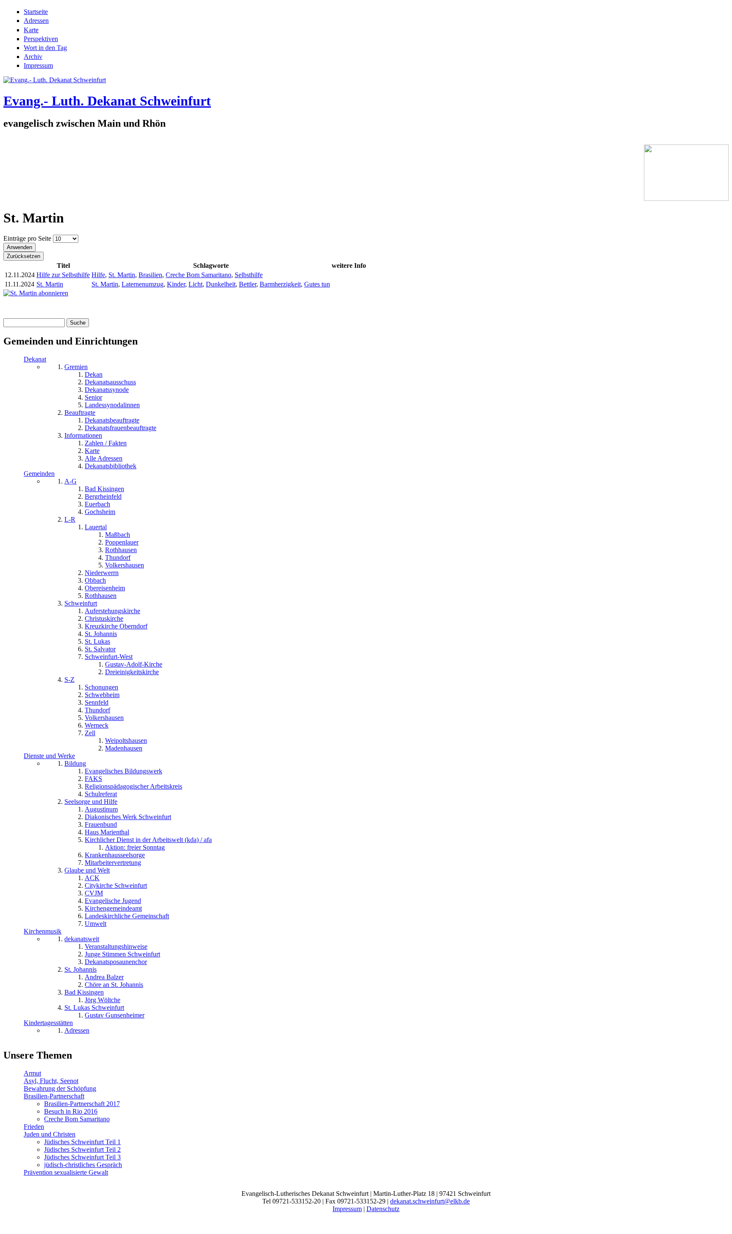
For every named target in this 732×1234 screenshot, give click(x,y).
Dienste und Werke (49, 755)
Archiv (33, 56)
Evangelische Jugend (113, 900)
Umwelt (95, 923)
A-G (70, 481)
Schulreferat (101, 794)
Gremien (76, 366)
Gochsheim (100, 511)
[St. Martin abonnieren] (35, 293)
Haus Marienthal (107, 832)
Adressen (36, 20)
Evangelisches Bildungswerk (123, 771)
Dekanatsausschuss (110, 382)
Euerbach (97, 504)
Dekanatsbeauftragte (112, 420)
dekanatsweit (81, 938)
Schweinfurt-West (109, 656)
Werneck (96, 725)
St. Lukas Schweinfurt (94, 1007)
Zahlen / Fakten (106, 443)
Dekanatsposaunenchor (116, 961)
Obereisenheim (105, 588)
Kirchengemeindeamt (113, 908)
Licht (195, 284)
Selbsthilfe (249, 274)
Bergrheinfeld (103, 496)
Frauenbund (101, 824)
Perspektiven (41, 38)
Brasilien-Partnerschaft (54, 1096)
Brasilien (150, 274)
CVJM (94, 893)
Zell (90, 733)
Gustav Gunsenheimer (114, 1015)
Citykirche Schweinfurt (116, 885)
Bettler (247, 284)
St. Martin (121, 274)
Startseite (36, 11)
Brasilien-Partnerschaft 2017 (82, 1103)
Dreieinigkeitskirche (132, 671)
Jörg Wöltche (102, 999)
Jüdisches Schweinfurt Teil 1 (82, 1141)
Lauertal (96, 527)
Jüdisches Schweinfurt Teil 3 (82, 1157)
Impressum (38, 65)
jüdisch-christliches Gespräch (83, 1164)
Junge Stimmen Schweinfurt (122, 954)
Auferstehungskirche (112, 610)
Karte (31, 29)
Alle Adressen (103, 458)
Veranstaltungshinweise (116, 946)
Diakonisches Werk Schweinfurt (128, 816)
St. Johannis (101, 633)
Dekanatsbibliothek (110, 466)
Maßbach (117, 534)
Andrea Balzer (104, 977)
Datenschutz (382, 1208)
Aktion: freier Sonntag (135, 847)
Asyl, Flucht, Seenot (51, 1080)
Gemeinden (39, 473)
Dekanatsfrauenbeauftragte (120, 427)
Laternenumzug (143, 284)
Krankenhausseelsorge (115, 855)
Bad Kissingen (104, 488)
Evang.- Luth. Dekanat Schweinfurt (107, 100)
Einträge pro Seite (28, 238)
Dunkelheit (221, 284)
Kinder (176, 284)
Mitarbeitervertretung (113, 862)
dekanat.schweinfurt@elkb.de (430, 1201)
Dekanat (35, 359)
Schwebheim (102, 694)
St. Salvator (100, 649)
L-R (69, 519)
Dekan (94, 374)
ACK (92, 877)
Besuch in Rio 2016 (70, 1111)
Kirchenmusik (42, 931)
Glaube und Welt (87, 870)
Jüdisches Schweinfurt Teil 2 (82, 1149)
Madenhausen (123, 748)
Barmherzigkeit (280, 284)
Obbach (95, 580)
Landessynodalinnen (112, 405)
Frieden (34, 1126)
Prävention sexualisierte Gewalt (66, 1172)
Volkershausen (124, 565)
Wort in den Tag (45, 47)
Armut (32, 1073)
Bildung (75, 763)
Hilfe (98, 274)
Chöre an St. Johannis (114, 984)
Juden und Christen (49, 1134)
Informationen (83, 435)
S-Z (69, 679)
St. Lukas (97, 641)
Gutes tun (317, 284)
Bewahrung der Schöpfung (60, 1088)
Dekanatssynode (107, 389)
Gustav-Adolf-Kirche (133, 664)
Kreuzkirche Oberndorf (116, 626)
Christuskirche (104, 618)
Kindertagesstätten (48, 1022)
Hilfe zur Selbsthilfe (63, 274)
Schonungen (101, 687)
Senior (93, 397)
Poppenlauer (122, 542)
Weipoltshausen (126, 740)
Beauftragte (79, 412)
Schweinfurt (80, 603)
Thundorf (117, 557)
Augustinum (101, 809)
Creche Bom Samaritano (198, 274)
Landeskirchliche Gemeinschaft (127, 916)
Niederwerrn (102, 572)
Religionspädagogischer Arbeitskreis (133, 786)
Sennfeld (96, 702)
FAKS (93, 778)
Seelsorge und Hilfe (90, 801)
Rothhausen (121, 549)
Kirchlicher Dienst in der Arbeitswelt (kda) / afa (148, 839)
